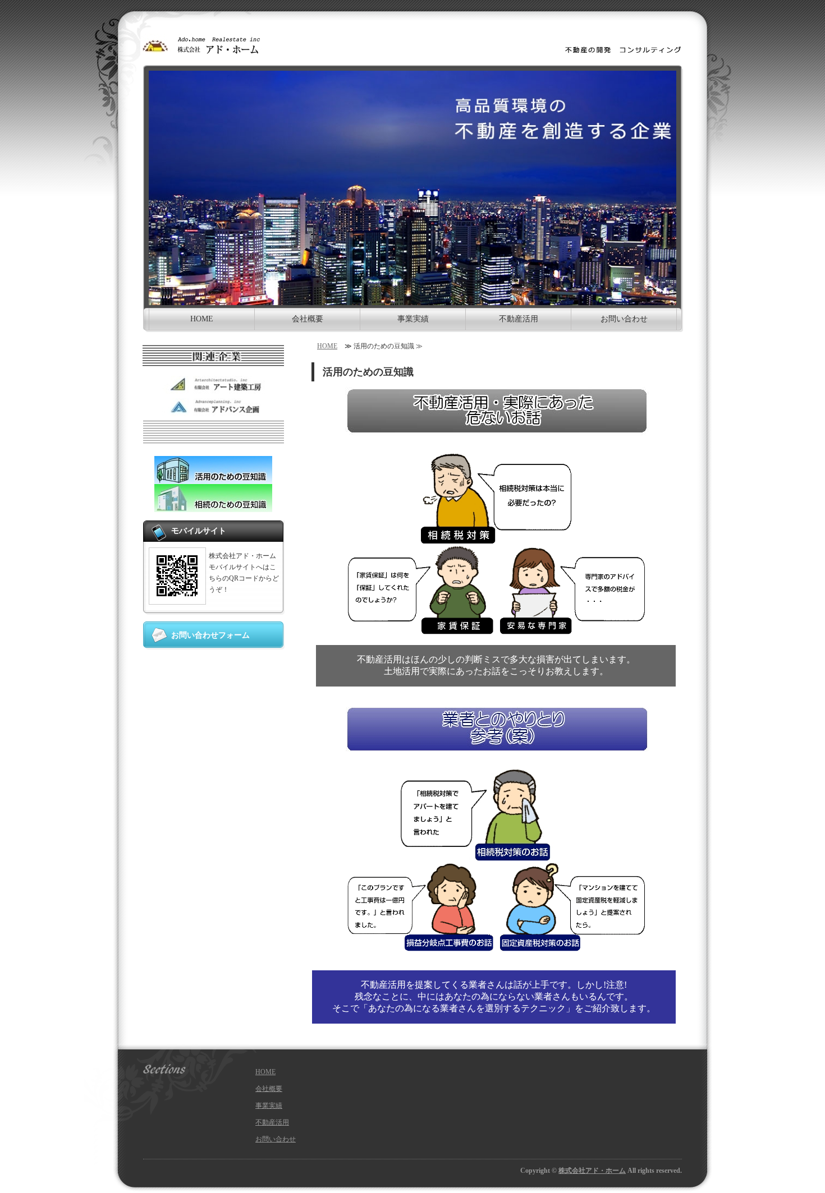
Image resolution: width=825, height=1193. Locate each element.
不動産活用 (518, 319)
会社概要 (307, 319)
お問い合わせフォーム (210, 635)
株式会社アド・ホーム (592, 1170)
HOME (201, 319)
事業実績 (413, 319)
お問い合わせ (624, 319)
